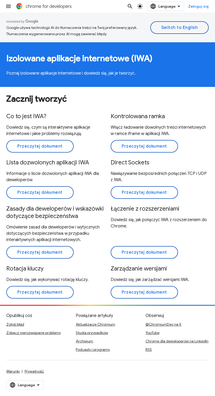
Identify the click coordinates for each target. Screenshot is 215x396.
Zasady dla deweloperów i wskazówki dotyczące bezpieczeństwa (55, 212)
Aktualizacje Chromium (95, 324)
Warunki (13, 371)
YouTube (152, 332)
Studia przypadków (92, 332)
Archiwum (84, 341)
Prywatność (34, 371)
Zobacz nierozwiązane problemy (33, 332)
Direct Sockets (130, 162)
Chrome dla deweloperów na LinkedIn (177, 341)
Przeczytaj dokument (40, 146)
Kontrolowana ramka (138, 116)
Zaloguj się (198, 6)
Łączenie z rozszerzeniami (145, 208)
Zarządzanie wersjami (139, 268)
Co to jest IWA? (26, 116)
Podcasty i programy (93, 349)
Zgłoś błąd (15, 324)
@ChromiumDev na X (163, 324)
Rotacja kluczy (25, 268)
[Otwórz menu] (8, 6)
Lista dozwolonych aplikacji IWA (47, 162)
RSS (149, 349)
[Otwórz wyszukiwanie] (130, 6)
